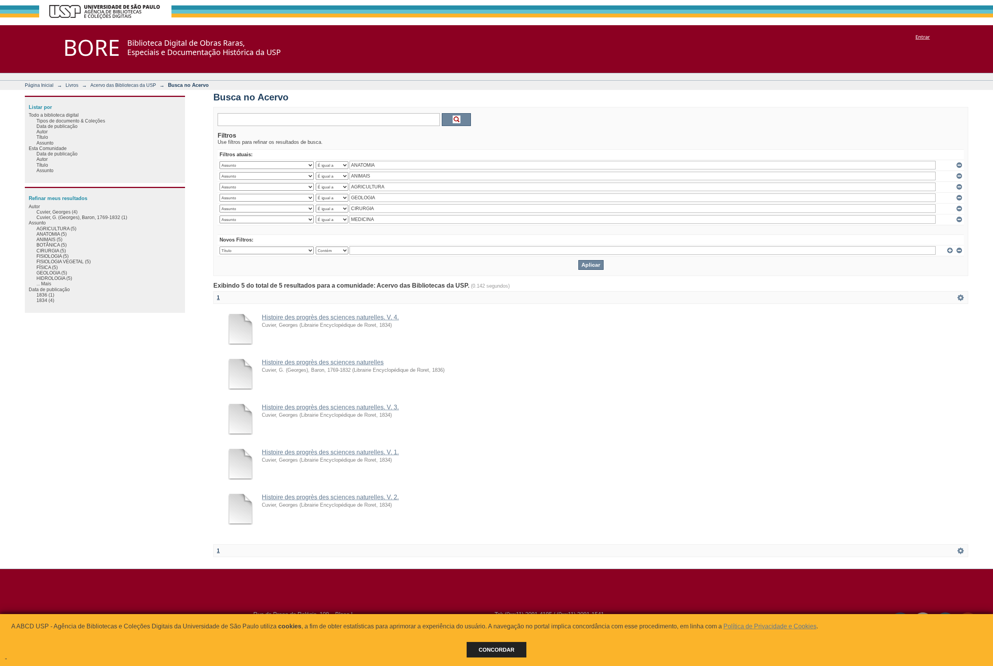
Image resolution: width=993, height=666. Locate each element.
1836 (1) (45, 294)
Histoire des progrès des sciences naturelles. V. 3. (330, 407)
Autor (42, 131)
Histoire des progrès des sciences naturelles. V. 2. (330, 497)
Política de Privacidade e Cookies (770, 626)
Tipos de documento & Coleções (70, 120)
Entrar (922, 36)
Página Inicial (39, 85)
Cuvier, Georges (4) (57, 211)
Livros (72, 85)
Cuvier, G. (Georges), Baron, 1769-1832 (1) (81, 217)
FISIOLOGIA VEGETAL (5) (63, 261)
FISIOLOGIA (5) (52, 256)
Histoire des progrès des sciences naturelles (323, 362)
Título (42, 137)
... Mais (43, 283)
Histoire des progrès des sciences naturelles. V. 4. (330, 317)
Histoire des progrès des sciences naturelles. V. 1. (330, 452)
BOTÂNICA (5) (51, 244)
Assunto (45, 142)
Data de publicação (57, 126)
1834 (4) (45, 300)
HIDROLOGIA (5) (54, 278)
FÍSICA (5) (47, 267)
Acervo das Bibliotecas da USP (123, 85)
